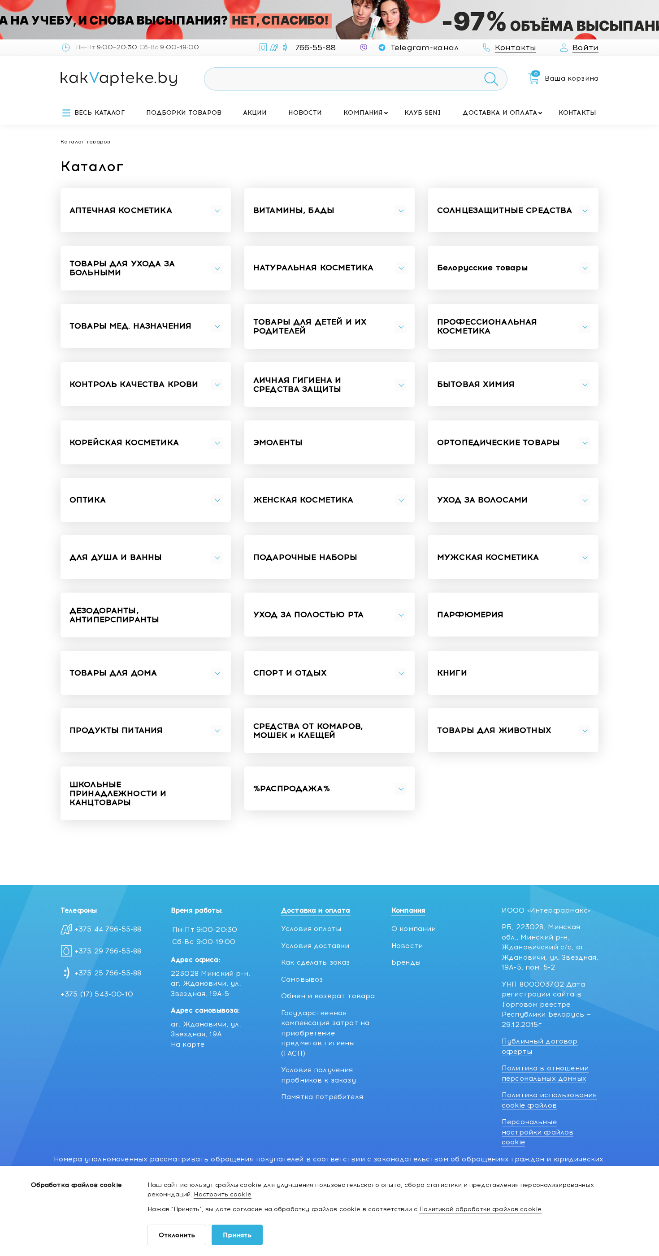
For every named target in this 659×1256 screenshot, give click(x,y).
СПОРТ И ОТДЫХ (290, 673)
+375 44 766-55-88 (108, 929)
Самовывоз (302, 979)
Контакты (577, 113)
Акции (255, 113)
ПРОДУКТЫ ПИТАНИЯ (116, 730)
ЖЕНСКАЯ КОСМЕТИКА (303, 500)
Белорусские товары (482, 268)
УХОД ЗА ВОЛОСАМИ (482, 500)
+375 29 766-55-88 (108, 951)
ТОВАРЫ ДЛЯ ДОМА (113, 673)
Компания (363, 113)
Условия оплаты (311, 929)
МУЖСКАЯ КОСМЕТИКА (488, 557)
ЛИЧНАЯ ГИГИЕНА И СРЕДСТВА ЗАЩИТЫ (297, 385)
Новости (305, 113)
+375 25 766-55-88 (108, 973)
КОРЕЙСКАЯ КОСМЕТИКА (124, 442)
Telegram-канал (424, 47)
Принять (237, 1235)
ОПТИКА (87, 500)
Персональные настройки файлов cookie (537, 1132)
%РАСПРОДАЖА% (291, 788)
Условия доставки (315, 946)
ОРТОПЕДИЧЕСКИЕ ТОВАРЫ (498, 442)
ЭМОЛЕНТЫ (278, 442)
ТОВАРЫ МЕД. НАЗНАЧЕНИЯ (130, 326)
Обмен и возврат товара (328, 996)
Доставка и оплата (500, 113)
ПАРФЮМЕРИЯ (470, 615)
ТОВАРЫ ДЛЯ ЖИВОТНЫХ (494, 730)
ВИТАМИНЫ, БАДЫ (293, 210)
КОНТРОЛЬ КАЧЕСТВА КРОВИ (133, 384)
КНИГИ (452, 673)
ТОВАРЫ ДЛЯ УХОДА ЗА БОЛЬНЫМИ (122, 268)
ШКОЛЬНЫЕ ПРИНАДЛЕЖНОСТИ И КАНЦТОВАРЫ (117, 793)
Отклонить (177, 1235)
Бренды (406, 962)
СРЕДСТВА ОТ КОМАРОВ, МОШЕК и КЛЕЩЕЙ (308, 731)
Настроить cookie (222, 1194)
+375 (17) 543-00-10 (97, 994)
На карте (187, 1044)
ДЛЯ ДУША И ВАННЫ (115, 557)
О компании (413, 929)
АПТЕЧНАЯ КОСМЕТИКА (120, 210)
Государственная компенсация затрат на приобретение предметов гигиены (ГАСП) (325, 1033)
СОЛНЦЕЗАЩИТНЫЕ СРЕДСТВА (504, 210)
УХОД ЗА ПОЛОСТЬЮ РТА (308, 615)
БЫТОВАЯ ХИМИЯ (476, 384)
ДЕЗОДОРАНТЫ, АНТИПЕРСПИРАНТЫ (114, 615)
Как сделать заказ (315, 962)
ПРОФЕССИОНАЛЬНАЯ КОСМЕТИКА (487, 327)
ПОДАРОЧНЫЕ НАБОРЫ (305, 557)
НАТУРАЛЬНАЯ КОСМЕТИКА (313, 268)
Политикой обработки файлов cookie (480, 1209)
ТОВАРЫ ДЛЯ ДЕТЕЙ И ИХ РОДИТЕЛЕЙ (310, 327)
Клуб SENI (422, 113)
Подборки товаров (183, 113)
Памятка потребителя (322, 1097)
